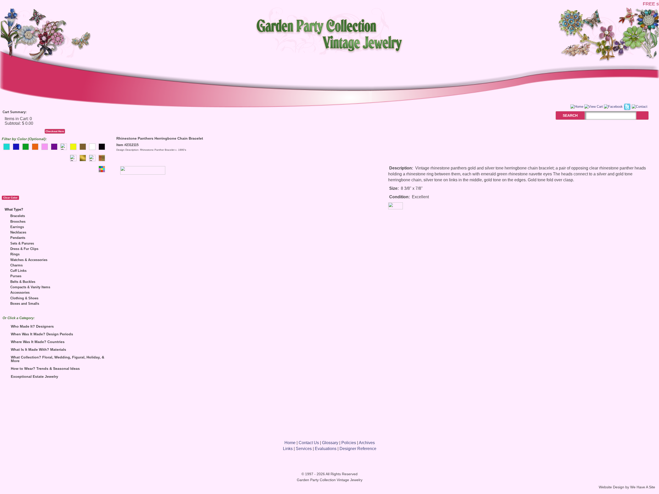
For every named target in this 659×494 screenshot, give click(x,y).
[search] (642, 115)
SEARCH (565, 115)
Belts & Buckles (22, 282)
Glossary (330, 443)
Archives (367, 443)
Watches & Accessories (28, 260)
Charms (16, 265)
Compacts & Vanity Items (30, 287)
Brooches (17, 221)
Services (304, 448)
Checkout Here (55, 131)
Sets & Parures (22, 243)
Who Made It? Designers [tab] (32, 326)
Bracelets (17, 216)
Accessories (20, 292)
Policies (348, 443)
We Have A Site (642, 487)
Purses (15, 276)
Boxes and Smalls (24, 304)
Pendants (17, 238)
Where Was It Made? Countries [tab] (38, 342)
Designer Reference (358, 448)
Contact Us (309, 443)
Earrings (17, 227)
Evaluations (325, 448)
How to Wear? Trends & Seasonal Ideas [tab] (45, 368)
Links (288, 448)
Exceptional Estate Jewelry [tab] (34, 376)
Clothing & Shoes (24, 298)
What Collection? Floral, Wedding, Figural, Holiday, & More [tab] (57, 359)
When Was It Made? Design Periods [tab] (42, 334)
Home (290, 443)
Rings (15, 254)
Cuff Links (18, 271)
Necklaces (18, 232)
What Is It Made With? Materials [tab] (38, 349)
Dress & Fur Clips (24, 249)
